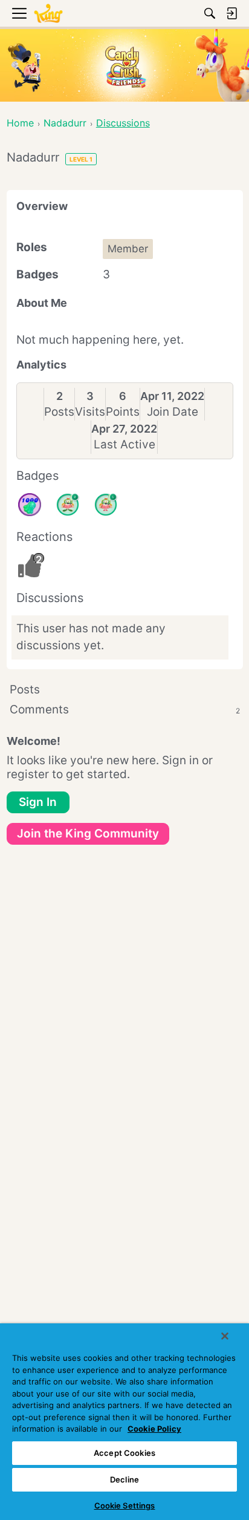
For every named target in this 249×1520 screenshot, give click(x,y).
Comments (125, 709)
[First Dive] (105, 504)
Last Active (124, 444)
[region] (124, 1421)
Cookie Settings (124, 1505)
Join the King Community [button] (88, 833)
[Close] (224, 1336)
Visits (90, 412)
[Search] (210, 13)
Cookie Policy (154, 1428)
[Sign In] (231, 13)
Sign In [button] (38, 802)
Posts (59, 412)
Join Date (172, 412)
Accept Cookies (124, 1453)
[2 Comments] (67, 504)
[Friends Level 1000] (29, 504)
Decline (124, 1479)
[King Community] (48, 14)
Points (123, 412)
